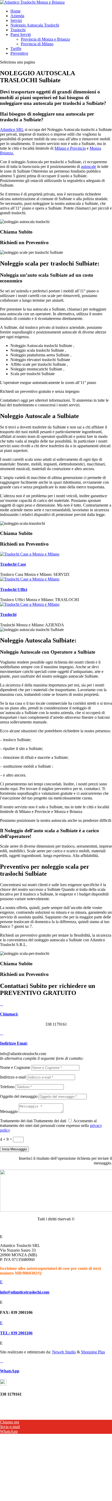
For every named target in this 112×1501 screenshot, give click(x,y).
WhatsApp (9, 1371)
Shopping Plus (93, 1352)
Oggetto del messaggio (19, 1096)
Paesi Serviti (20, 34)
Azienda (17, 16)
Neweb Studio (64, 1352)
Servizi (16, 20)
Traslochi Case (13, 564)
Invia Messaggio (14, 1149)
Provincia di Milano (37, 44)
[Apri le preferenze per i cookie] (39, 1471)
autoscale (88, 166)
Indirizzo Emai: (14, 1043)
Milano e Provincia (70, 148)
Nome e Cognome (15, 1067)
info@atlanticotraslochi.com (24, 1292)
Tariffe (15, 48)
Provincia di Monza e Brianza (45, 39)
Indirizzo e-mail (13, 1077)
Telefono (7, 1086)
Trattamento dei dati (16, 1121)
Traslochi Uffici (13, 589)
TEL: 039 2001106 (16, 1333)
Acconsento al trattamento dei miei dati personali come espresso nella (51, 1125)
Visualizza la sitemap (56, 1228)
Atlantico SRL (12, 129)
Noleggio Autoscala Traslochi (34, 25)
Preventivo (19, 53)
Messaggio (9, 1111)
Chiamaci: (9, 1014)
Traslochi (18, 30)
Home (15, 11)
